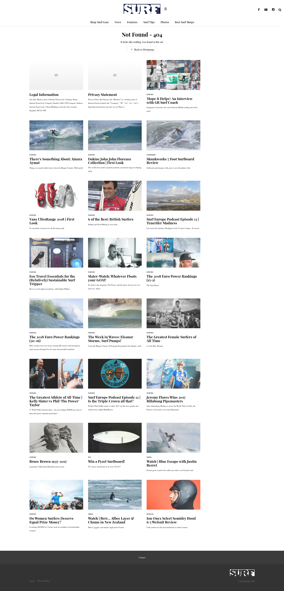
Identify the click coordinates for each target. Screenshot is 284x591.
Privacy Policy (43, 580)
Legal (31, 580)
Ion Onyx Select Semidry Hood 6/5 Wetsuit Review (173, 506)
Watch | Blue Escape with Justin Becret (173, 449)
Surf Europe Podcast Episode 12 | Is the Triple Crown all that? (115, 386)
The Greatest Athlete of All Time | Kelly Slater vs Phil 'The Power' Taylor (56, 388)
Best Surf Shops (184, 22)
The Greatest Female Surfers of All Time (173, 324)
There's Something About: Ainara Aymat (56, 146)
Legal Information (56, 87)
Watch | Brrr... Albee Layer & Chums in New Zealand (115, 506)
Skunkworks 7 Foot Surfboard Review (173, 146)
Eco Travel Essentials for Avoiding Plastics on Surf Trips (56, 266)
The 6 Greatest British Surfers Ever (115, 205)
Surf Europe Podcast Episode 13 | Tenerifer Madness (173, 207)
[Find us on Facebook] (258, 9)
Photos (165, 22)
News (118, 22)
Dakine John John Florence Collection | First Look (115, 148)
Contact (142, 557)
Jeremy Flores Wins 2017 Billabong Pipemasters (173, 386)
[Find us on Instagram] (273, 9)
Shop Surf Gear (99, 22)
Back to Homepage (144, 49)
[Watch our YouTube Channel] (266, 9)
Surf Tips (149, 22)
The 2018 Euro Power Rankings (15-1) (173, 264)
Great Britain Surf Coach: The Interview (173, 87)
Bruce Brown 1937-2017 (56, 447)
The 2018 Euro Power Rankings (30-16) (56, 326)
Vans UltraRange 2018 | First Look (56, 207)
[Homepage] (242, 571)
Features (132, 22)
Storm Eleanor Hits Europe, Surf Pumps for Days (115, 324)
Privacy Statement (115, 85)
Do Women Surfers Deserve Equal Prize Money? (56, 507)
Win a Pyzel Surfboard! (115, 447)
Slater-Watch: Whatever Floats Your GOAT (115, 265)
